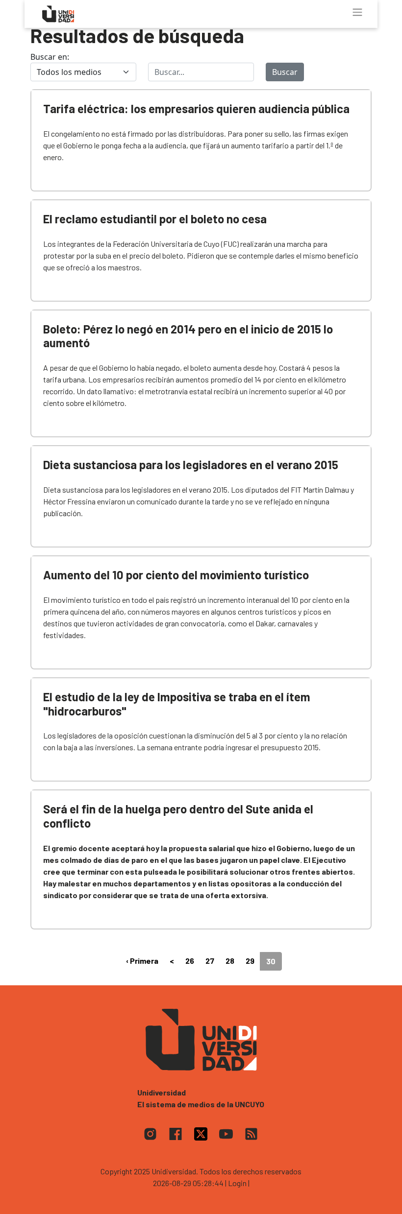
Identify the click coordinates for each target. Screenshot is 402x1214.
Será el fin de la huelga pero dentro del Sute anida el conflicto (178, 816)
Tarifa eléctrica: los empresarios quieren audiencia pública (196, 108)
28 (230, 960)
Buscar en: (49, 56)
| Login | (237, 1183)
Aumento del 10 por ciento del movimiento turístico (176, 575)
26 (189, 960)
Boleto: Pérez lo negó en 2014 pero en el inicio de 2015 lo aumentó (188, 336)
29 (250, 960)
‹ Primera (142, 960)
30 (271, 961)
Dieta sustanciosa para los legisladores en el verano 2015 (190, 464)
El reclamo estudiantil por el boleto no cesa (155, 219)
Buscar (285, 72)
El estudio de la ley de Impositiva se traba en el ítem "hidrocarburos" (176, 704)
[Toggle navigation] (357, 12)
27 (209, 960)
